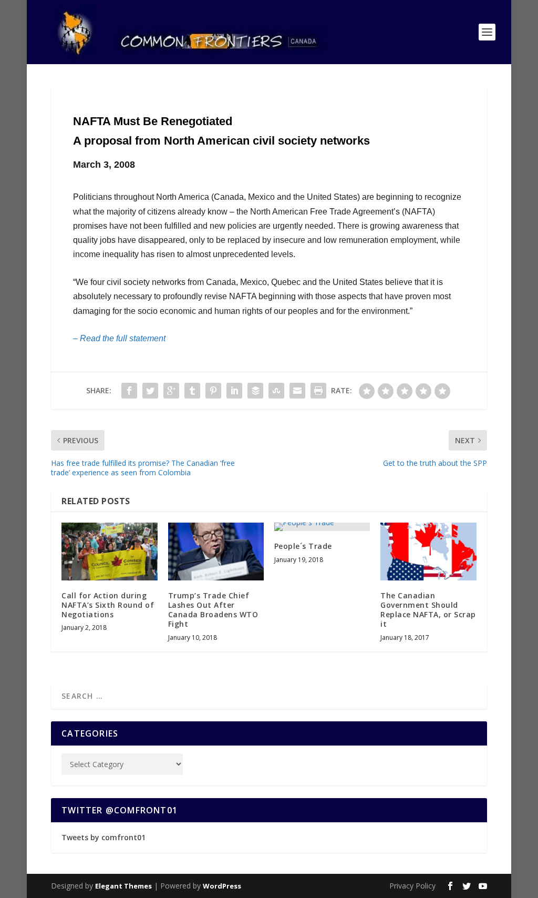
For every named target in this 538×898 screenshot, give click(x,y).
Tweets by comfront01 (103, 837)
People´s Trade (303, 546)
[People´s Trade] (322, 527)
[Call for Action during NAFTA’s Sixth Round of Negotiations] (109, 551)
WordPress (222, 886)
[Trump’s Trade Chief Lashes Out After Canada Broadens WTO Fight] (216, 551)
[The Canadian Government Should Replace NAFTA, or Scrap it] (428, 551)
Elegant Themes (123, 886)
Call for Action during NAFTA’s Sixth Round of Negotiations (107, 604)
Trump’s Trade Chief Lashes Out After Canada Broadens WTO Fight (213, 609)
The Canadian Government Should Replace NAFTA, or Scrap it (428, 609)
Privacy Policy (412, 886)
